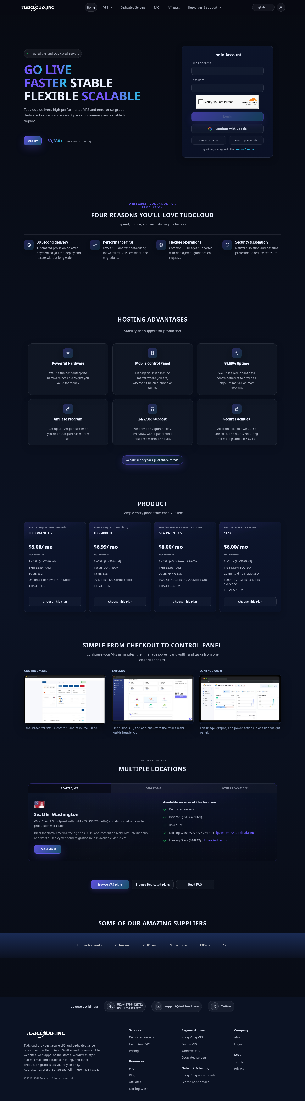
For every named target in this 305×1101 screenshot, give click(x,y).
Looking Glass (138, 1089)
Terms (238, 1062)
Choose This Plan (55, 602)
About (238, 1037)
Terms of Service (244, 149)
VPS (106, 7)
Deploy (33, 141)
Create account (208, 140)
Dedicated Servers (133, 7)
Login (227, 116)
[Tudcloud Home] (38, 7)
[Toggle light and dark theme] (281, 7)
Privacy (239, 1068)
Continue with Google (230, 129)
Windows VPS (191, 1051)
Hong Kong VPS (139, 1044)
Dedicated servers (141, 1037)
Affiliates (174, 7)
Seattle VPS (189, 1044)
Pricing (134, 1051)
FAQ (157, 7)
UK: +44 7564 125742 (130, 1004)
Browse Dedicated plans (152, 884)
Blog (132, 1075)
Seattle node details (195, 1082)
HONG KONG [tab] (153, 788)
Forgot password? (246, 140)
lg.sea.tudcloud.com (218, 840)
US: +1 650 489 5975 (129, 1008)
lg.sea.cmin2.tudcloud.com (235, 833)
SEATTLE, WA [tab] (70, 788)
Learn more (48, 849)
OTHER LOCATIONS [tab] (235, 788)
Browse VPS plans (110, 884)
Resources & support (203, 7)
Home (91, 7)
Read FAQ (195, 884)
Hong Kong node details (198, 1075)
